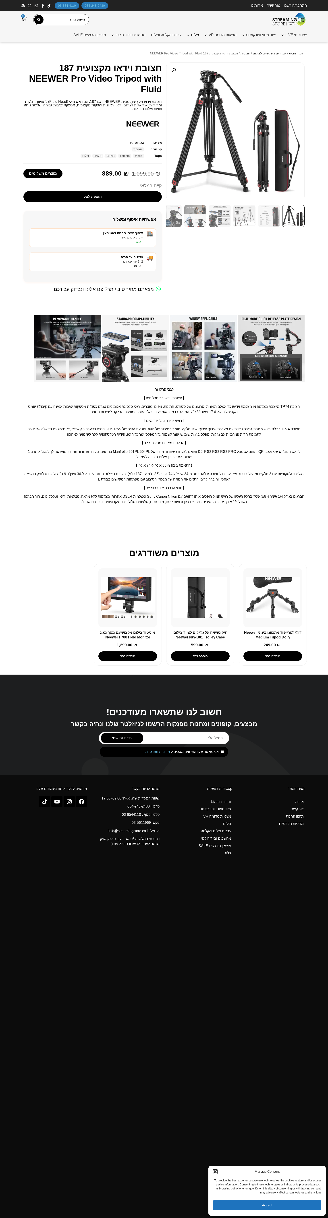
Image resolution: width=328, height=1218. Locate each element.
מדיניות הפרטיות (157, 752)
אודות (299, 802)
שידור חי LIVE (296, 35)
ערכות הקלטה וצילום (166, 35)
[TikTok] (49, 6)
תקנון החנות (295, 816)
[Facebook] (43, 6)
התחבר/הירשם (295, 5)
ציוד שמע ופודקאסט (261, 35)
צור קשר (273, 5)
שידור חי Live (221, 802)
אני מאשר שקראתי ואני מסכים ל (182, 752)
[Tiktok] (44, 801)
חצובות (245, 53)
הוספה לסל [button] (272, 656)
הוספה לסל (93, 197)
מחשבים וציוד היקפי (130, 35)
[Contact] (23, 6)
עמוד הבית (296, 53)
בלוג (228, 853)
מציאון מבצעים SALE (89, 35)
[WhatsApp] (30, 6)
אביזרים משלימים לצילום (269, 53)
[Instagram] (36, 6)
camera (125, 155)
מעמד (98, 155)
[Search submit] (39, 19)
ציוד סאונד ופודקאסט (215, 809)
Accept (267, 1205)
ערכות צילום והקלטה (216, 831)
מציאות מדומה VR (223, 35)
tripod (138, 155)
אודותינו (257, 5)
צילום (85, 155)
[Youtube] (56, 801)
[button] (215, 1171)
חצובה (111, 155)
